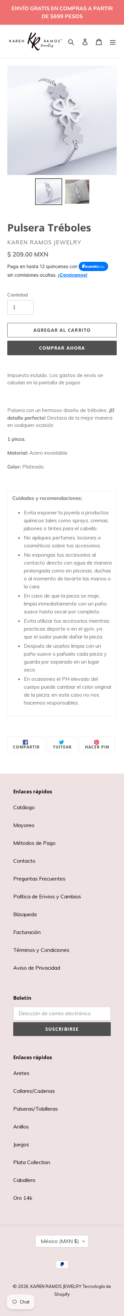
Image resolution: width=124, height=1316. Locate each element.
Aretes (21, 1073)
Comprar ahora (62, 348)
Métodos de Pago (34, 843)
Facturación (27, 932)
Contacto (24, 860)
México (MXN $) (60, 1241)
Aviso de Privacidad (36, 967)
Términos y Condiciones (41, 950)
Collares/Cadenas (34, 1091)
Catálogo (24, 807)
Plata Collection (31, 1162)
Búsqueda (25, 914)
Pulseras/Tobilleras (35, 1108)
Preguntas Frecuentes (39, 878)
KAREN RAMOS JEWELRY (55, 1286)
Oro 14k (22, 1198)
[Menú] (113, 41)
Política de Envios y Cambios (47, 896)
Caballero (24, 1180)
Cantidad (17, 295)
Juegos (21, 1144)
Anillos (21, 1126)
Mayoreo (23, 825)
